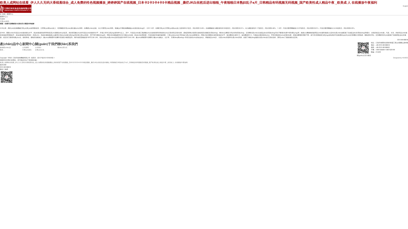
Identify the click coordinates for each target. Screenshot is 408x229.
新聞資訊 (230, 9)
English (405, 6)
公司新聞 (4, 17)
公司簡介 (128, 9)
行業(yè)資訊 (4, 21)
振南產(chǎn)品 (5, 47)
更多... (2, 50)
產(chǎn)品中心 (179, 9)
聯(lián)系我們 (332, 9)
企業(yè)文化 (281, 9)
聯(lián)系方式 (62, 47)
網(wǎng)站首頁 (77, 9)
